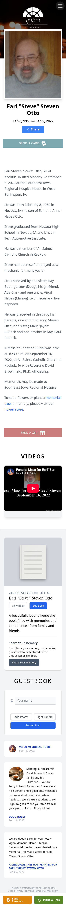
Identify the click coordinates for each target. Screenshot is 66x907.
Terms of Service (43, 890)
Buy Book (38, 605)
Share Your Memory (24, 662)
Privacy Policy (23, 890)
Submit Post (33, 725)
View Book (18, 605)
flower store (13, 409)
